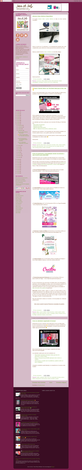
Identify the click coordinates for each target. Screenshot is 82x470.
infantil (60, 80)
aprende (38, 144)
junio (19, 148)
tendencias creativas (41, 314)
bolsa (42, 144)
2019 (18, 123)
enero (19, 157)
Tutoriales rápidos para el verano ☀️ (28, 400)
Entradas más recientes (38, 382)
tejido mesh (59, 146)
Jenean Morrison (19, 201)
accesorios (39, 80)
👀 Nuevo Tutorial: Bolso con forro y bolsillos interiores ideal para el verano (30, 452)
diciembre (20, 125)
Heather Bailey (19, 200)
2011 (18, 171)
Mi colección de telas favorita (21, 177)
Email (17, 69)
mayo (19, 150)
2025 (18, 113)
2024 (18, 115)
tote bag (37, 147)
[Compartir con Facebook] (48, 79)
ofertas (56, 313)
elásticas (46, 80)
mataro (48, 313)
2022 (18, 118)
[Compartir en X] (46, 79)
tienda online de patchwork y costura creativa (50, 164)
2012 (18, 169)
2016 (18, 162)
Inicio (50, 382)
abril (19, 152)
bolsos (44, 144)
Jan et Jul (46, 146)
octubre (19, 128)
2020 (18, 122)
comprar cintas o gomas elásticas (45, 18)
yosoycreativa (49, 314)
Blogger (52, 466)
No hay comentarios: (37, 79)
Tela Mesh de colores (37, 126)
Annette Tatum (19, 197)
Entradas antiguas (61, 382)
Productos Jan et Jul (48, 82)
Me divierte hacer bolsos (21, 180)
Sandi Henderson (19, 208)
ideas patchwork (55, 80)
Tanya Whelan (19, 209)
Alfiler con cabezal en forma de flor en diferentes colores (45, 128)
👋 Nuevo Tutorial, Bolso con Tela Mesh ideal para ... (23, 135)
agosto (19, 145)
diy (33, 146)
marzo (19, 153)
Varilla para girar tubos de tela (39, 127)
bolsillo (38, 377)
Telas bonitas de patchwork (39, 124)
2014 (18, 166)
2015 (18, 164)
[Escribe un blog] (45, 79)
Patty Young (18, 206)
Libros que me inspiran (20, 179)
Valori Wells (18, 212)
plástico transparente (36, 378)
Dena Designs (18, 198)
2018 (18, 159)
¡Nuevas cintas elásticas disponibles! (42, 16)
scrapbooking (55, 82)
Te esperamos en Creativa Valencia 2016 (29, 422)
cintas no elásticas (48, 51)
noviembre (20, 127)
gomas (49, 80)
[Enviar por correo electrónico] (44, 79)
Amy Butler (18, 194)
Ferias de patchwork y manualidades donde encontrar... (22, 139)
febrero (19, 155)
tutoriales (53, 378)
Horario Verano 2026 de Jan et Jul (28, 444)
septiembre (20, 130)
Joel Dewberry (19, 203)
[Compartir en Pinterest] (49, 79)
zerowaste (48, 147)
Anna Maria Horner (19, 195)
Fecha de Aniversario (18, 82)
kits (41, 288)
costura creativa (62, 144)
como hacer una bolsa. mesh (52, 144)
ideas (35, 146)
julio (19, 147)
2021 (18, 120)
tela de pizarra (44, 378)
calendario (42, 377)
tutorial (40, 147)
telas (33, 288)
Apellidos (18, 77)
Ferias (38, 313)
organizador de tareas (56, 377)
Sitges (35, 314)
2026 (18, 112)
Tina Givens (18, 211)
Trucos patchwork (19, 182)
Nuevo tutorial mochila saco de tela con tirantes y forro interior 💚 (29, 408)
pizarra (62, 377)
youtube (44, 147)
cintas (43, 80)
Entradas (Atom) (41, 385)
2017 (18, 161)
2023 (18, 117)
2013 (18, 167)
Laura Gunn (18, 204)
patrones (44, 288)
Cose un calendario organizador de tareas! (44, 321)
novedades (41, 82)
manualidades (35, 82)
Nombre (17, 73)
